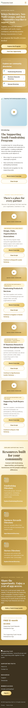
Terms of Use (9, 705)
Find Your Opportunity (14, 51)
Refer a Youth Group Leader (14, 608)
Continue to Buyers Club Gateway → (11, 431)
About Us (4, 666)
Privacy (3, 705)
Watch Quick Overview (14, 176)
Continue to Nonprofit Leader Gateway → (13, 261)
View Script (14, 181)
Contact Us (4, 669)
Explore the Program (14, 46)
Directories (4, 680)
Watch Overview (14, 250)
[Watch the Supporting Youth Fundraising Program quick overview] (14, 112)
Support (3, 678)
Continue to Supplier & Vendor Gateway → (13, 315)
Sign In (6, 693)
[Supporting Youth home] (7, 3)
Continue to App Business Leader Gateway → (12, 374)
